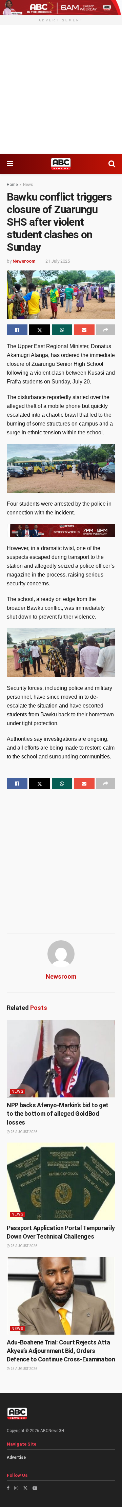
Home (12, 184)
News (28, 184)
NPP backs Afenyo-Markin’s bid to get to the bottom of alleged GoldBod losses (57, 1113)
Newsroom (24, 261)
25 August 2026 (23, 1132)
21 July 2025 (57, 261)
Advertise (16, 1457)
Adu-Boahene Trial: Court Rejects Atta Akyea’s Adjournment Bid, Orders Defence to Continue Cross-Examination (61, 1351)
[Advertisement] (61, 89)
